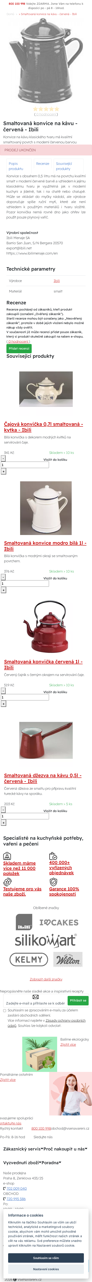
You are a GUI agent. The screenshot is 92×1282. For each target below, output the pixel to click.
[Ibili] (23, 922)
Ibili (57, 281)
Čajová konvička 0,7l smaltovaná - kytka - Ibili (43, 427)
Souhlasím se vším (46, 1258)
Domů (10, 14)
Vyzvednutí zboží (21, 1162)
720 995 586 (16, 1199)
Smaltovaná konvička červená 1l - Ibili (43, 664)
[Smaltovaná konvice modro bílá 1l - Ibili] (46, 508)
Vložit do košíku (55, 460)
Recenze (42, 163)
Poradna (50, 1162)
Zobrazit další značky (46, 979)
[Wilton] (68, 959)
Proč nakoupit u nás (64, 1149)
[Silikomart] (46, 940)
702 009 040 (17, 1188)
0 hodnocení (46, 114)
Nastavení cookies (46, 1269)
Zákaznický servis (22, 1149)
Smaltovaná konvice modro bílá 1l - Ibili (45, 546)
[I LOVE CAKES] (59, 922)
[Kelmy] (28, 959)
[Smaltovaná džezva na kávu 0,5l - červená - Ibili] (46, 740)
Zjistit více (68, 1044)
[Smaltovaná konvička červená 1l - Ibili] (46, 626)
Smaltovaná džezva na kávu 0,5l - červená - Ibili (43, 778)
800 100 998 (41, 1128)
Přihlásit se (78, 1000)
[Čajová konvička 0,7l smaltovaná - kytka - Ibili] (46, 389)
